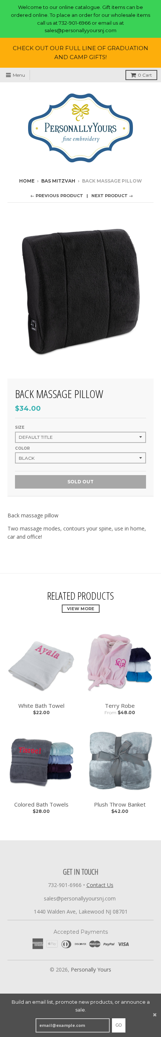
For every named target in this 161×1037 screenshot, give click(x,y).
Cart (145, 75)
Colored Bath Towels (41, 804)
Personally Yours (91, 969)
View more (80, 608)
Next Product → (112, 195)
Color (22, 448)
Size (19, 427)
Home (26, 181)
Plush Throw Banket (120, 804)
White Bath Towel (41, 705)
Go (119, 1025)
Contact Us (99, 884)
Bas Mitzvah (58, 181)
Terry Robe (120, 705)
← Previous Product (56, 195)
